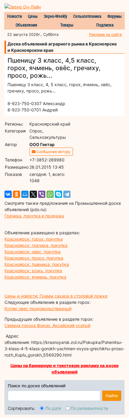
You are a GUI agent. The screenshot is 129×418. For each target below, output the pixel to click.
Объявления (26, 25)
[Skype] (58, 194)
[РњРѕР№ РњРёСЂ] (24, 194)
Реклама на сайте (105, 34)
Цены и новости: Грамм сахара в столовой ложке (55, 295)
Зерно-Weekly (55, 16)
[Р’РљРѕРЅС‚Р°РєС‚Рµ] (8, 194)
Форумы (114, 16)
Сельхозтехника (87, 16)
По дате (53, 408)
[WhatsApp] (50, 194)
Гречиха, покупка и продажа (34, 215)
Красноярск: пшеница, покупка (36, 264)
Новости (14, 16)
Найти (112, 395)
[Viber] (41, 194)
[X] (33, 194)
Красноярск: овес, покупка (32, 251)
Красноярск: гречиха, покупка (36, 245)
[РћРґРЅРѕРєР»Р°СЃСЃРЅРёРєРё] (16, 194)
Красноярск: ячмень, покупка (35, 276)
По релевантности (89, 408)
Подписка (105, 25)
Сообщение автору (52, 151)
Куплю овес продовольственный (37, 308)
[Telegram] (66, 194)
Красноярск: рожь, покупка (33, 270)
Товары (67, 25)
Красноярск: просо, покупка (33, 257)
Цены (33, 16)
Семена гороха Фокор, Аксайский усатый (47, 325)
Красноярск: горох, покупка (33, 239)
